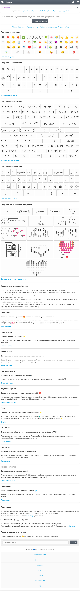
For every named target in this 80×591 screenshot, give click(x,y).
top (40, 586)
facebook (40, 565)
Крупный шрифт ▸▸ (8, 402)
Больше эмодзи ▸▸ (8, 57)
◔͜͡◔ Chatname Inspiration (48, 27)
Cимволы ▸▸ (5, 461)
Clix (38, 549)
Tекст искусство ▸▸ (8, 480)
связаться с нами (40, 555)
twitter (40, 570)
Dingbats (40, 11)
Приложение (40, 581)
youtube (40, 575)
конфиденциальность (40, 560)
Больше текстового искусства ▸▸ (13, 279)
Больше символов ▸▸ (9, 95)
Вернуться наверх (40, 21)
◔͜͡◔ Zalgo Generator (18, 27)
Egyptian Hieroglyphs (28, 11)
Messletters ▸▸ (6, 326)
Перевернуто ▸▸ (7, 346)
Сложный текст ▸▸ (8, 383)
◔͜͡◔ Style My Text (63, 27)
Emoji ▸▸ (4, 422)
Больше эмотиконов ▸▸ (10, 160)
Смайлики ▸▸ (6, 441)
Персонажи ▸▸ (6, 500)
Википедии (30, 516)
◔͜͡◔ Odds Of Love (32, 27)
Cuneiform (48, 11)
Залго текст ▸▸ (6, 365)
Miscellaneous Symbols (60, 11)
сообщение (71, 526)
